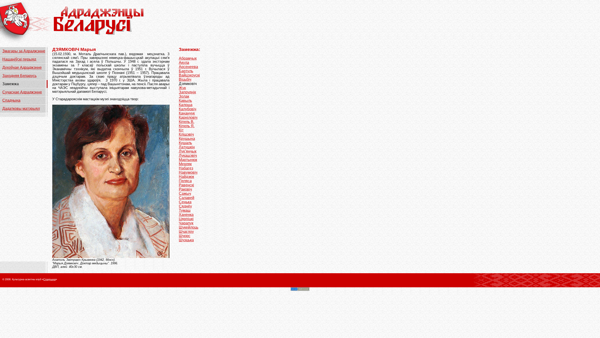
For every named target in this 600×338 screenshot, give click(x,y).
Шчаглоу (186, 232)
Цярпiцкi (186, 219)
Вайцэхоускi (189, 75)
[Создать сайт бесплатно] (300, 290)
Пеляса (185, 181)
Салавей (186, 198)
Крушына (187, 139)
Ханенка (186, 215)
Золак (184, 96)
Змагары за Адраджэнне (23, 51)
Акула (184, 63)
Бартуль (186, 71)
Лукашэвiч (188, 155)
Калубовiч (187, 109)
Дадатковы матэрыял (21, 109)
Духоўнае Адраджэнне (22, 67)
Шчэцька (186, 240)
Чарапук (186, 223)
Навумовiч (188, 172)
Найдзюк (186, 177)
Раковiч (185, 189)
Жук (182, 88)
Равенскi (186, 185)
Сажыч (185, 194)
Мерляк (185, 164)
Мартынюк (188, 160)
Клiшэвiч (186, 134)
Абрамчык (188, 58)
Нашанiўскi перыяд (19, 59)
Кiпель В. (186, 122)
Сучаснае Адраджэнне (22, 92)
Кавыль (185, 101)
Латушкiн (187, 147)
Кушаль (185, 143)
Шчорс (184, 236)
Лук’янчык (187, 151)
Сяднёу (185, 206)
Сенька (185, 202)
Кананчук (187, 113)
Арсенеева (188, 67)
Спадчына (11, 100)
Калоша (185, 105)
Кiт (181, 130)
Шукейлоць (188, 227)
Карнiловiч (188, 117)
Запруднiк (187, 92)
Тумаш (185, 210)
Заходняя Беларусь (19, 76)
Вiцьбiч (185, 79)
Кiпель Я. (187, 126)
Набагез (186, 168)
